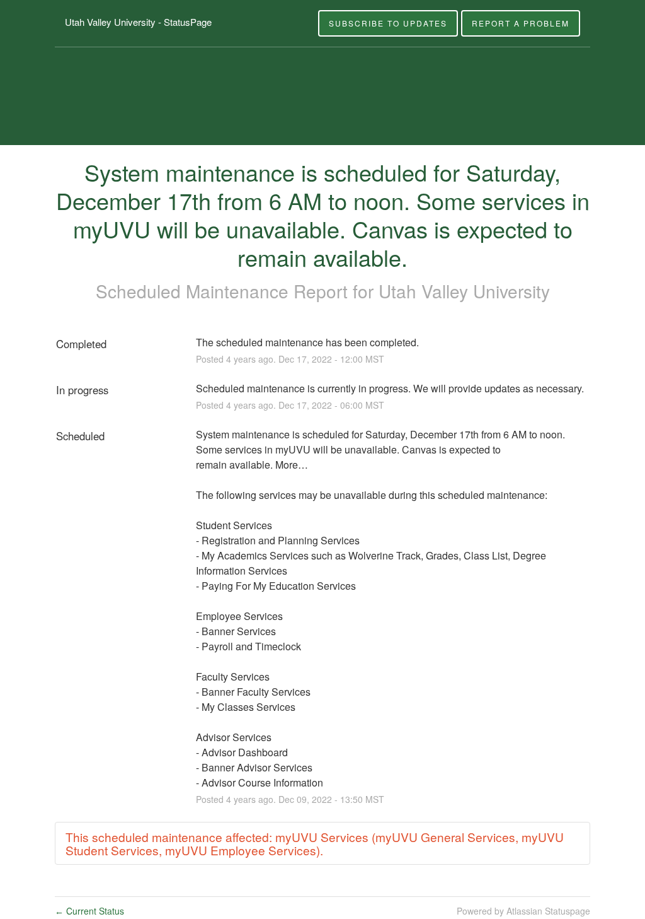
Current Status (89, 910)
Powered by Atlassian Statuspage (523, 910)
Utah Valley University (464, 290)
